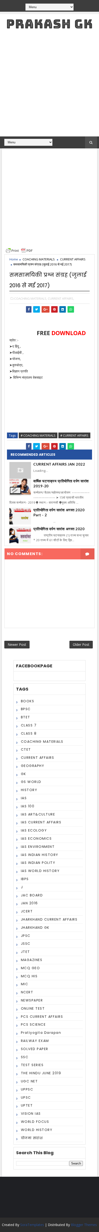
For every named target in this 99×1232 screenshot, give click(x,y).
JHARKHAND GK (35, 927)
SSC (25, 1057)
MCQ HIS (29, 976)
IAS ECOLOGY (34, 830)
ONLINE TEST (33, 1008)
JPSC (26, 935)
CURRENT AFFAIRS (73, 259)
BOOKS (27, 701)
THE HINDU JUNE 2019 (41, 1073)
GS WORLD (31, 781)
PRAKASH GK (49, 24)
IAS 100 (28, 806)
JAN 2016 (29, 903)
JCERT (27, 911)
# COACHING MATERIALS (38, 435)
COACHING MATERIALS (39, 259)
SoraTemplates (32, 1224)
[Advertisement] (49, 84)
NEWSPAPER (32, 1000)
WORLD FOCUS (35, 1121)
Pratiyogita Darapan (41, 1032)
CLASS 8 (29, 733)
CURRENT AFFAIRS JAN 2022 (59, 464)
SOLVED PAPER (34, 1048)
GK (23, 773)
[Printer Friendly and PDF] (19, 250)
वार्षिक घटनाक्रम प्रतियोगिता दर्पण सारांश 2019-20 (61, 483)
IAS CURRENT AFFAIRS (41, 822)
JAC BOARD (32, 895)
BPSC (26, 709)
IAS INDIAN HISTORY (39, 854)
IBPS (25, 879)
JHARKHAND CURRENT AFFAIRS (49, 919)
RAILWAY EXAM (35, 1040)
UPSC (26, 1097)
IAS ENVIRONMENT (38, 846)
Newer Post (17, 644)
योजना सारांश (32, 1138)
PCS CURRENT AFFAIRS (42, 1016)
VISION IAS (31, 1113)
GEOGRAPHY (32, 765)
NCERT (27, 992)
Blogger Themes (84, 1224)
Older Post (81, 644)
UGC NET (29, 1081)
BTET (25, 717)
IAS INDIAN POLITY (38, 862)
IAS (24, 798)
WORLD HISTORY (37, 1129)
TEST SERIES (32, 1065)
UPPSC (27, 1089)
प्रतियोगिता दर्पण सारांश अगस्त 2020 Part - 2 (59, 512)
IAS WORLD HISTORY (40, 870)
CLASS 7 (29, 725)
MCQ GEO (30, 968)
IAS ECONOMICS (36, 838)
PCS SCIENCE (33, 1024)
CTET (26, 749)
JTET (25, 951)
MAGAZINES (32, 959)
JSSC (26, 943)
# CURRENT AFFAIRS (74, 435)
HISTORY (29, 790)
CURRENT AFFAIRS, (61, 298)
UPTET (27, 1105)
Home (13, 259)
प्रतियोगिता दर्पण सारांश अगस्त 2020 (59, 529)
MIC (24, 984)
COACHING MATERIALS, (30, 298)
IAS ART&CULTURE (38, 814)
